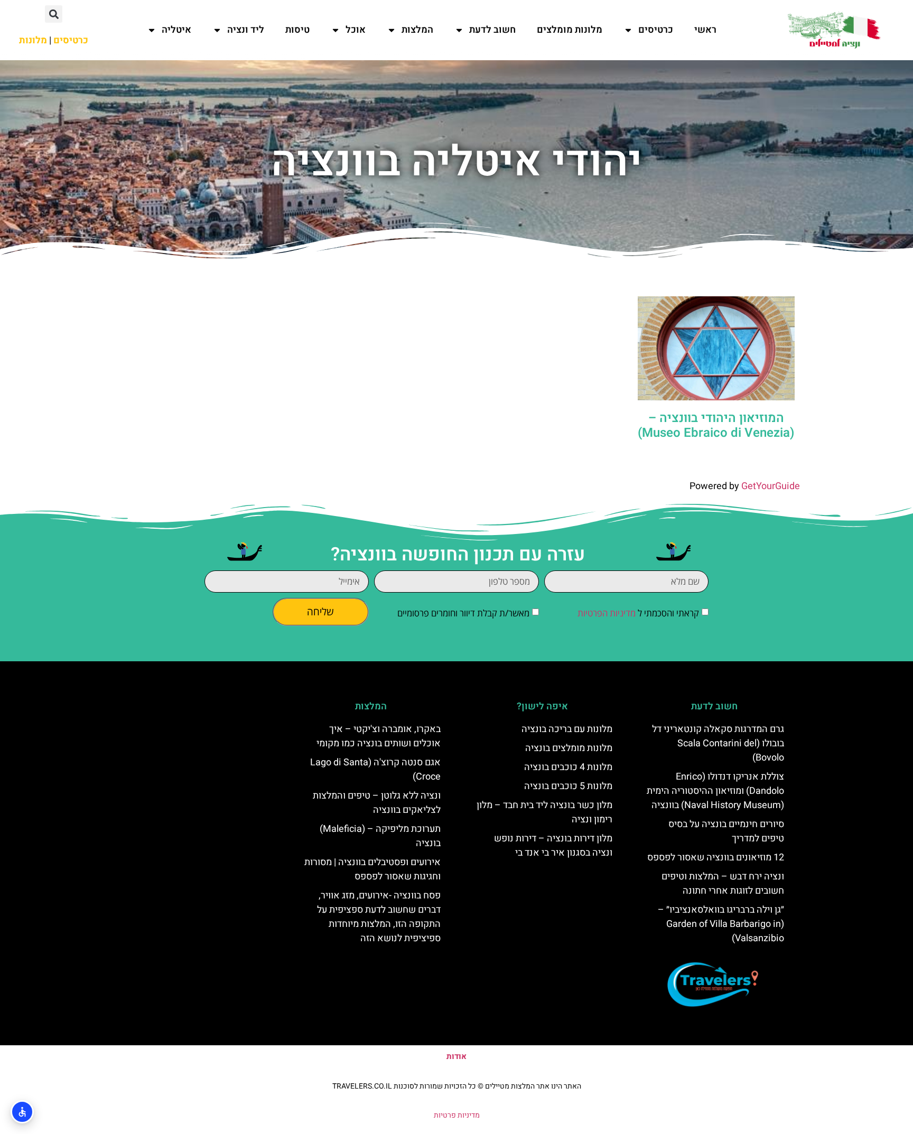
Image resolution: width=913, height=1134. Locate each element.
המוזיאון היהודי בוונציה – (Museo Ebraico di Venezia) (716, 426)
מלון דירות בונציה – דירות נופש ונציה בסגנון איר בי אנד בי (553, 845)
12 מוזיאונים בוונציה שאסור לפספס (715, 857)
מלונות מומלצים (569, 30)
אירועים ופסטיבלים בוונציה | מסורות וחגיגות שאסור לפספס (372, 869)
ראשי (705, 30)
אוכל (356, 30)
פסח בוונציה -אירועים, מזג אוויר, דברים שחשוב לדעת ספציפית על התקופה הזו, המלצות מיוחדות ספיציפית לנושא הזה (379, 916)
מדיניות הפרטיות (606, 613)
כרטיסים (655, 30)
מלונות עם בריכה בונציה (566, 729)
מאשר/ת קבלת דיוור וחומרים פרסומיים (463, 613)
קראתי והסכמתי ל (638, 613)
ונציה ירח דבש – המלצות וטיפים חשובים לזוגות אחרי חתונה (723, 883)
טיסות (297, 30)
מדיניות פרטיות (457, 1115)
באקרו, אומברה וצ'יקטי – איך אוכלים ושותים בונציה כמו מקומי (378, 736)
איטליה (176, 30)
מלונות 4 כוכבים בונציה (568, 767)
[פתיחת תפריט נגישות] (22, 1111)
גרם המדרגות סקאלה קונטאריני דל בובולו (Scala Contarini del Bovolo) (718, 743)
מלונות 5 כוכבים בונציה (568, 786)
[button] (53, 14)
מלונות (33, 40)
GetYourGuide (770, 486)
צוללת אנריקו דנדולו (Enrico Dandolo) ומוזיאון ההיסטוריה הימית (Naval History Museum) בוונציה (715, 791)
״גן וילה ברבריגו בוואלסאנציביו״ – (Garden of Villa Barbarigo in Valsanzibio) (721, 924)
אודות (456, 1056)
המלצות (417, 30)
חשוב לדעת (492, 30)
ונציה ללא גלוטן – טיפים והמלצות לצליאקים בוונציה (377, 803)
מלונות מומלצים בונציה (568, 748)
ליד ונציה (245, 30)
